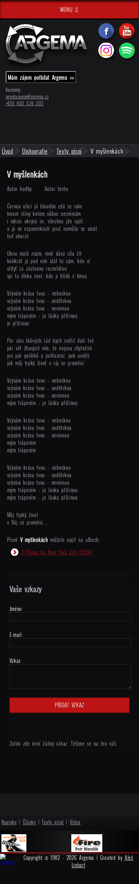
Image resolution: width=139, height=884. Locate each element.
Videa (75, 822)
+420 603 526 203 (25, 103)
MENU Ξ (69, 9)
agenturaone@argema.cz (27, 96)
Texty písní (53, 822)
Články (29, 822)
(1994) (57, 552)
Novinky (9, 822)
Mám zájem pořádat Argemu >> (41, 77)
